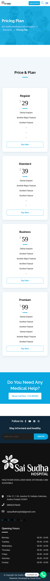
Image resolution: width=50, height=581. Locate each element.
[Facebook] (5, 520)
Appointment (34, 3)
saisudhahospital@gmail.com (9, 511)
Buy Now (25, 144)
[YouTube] (12, 520)
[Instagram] (18, 520)
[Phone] (43, 574)
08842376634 (9, 505)
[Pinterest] (24, 521)
